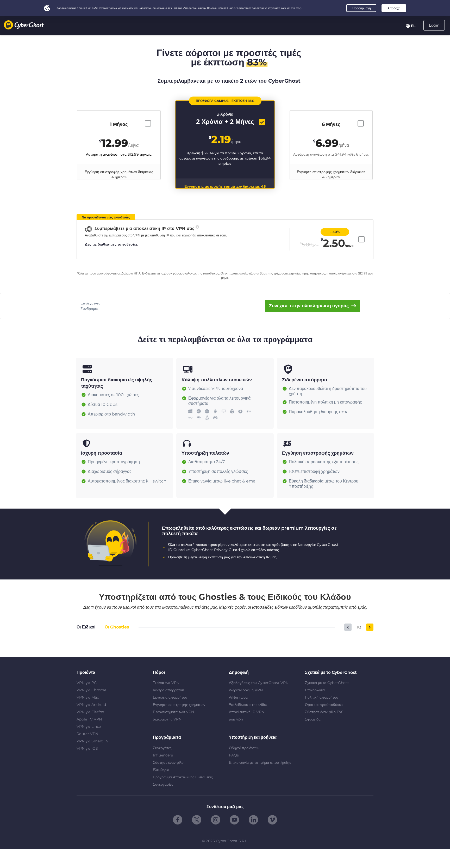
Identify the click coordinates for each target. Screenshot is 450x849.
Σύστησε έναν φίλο (168, 762)
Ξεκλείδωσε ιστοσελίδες (248, 704)
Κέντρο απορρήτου (168, 690)
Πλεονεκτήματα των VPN (173, 712)
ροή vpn (236, 719)
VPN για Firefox (90, 712)
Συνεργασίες (163, 784)
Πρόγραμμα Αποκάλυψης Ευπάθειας (183, 777)
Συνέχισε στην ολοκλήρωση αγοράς (309, 306)
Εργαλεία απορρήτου (170, 697)
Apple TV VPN (89, 719)
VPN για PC (87, 682)
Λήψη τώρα (238, 697)
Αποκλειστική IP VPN (246, 712)
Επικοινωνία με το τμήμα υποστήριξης (260, 762)
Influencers (163, 755)
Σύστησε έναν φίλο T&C (324, 712)
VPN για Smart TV (93, 741)
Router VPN (87, 733)
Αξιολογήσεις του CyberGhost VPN (259, 682)
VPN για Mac (88, 697)
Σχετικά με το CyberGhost (327, 682)
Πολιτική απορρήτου (321, 697)
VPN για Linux (89, 726)
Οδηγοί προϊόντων (244, 748)
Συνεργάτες (162, 748)
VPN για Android (91, 704)
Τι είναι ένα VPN (166, 682)
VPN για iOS (87, 748)
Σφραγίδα (313, 719)
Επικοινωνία (315, 690)
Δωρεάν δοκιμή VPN (246, 690)
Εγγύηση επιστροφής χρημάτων (179, 704)
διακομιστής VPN (167, 719)
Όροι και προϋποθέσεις (324, 704)
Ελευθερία (161, 769)
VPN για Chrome (91, 690)
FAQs (234, 755)
